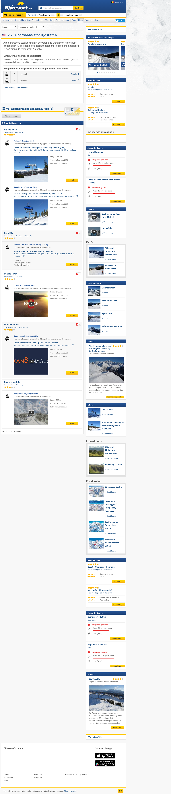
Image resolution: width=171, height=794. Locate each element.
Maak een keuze (72, 15)
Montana (21, 132)
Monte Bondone (95, 152)
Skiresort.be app (103, 748)
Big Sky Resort (11, 129)
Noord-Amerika (8, 132)
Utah (20, 236)
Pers (6, 780)
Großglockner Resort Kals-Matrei (104, 180)
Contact (7, 774)
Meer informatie (70, 791)
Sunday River (10, 274)
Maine (21, 276)
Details (72, 180)
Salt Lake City (28, 236)
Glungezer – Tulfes (97, 617)
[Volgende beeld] (123, 57)
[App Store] (105, 759)
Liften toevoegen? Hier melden (16, 88)
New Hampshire (23, 327)
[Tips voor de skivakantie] (120, 20)
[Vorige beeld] (90, 57)
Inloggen (38, 777)
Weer (74, 20)
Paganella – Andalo (97, 645)
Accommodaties (91, 20)
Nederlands (118, 2)
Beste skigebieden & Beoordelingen (29, 20)
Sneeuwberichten (62, 20)
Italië (89, 155)
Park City (8, 233)
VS (16, 132)
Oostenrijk (92, 183)
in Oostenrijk (107, 89)
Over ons (38, 774)
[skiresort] (18, 6)
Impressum (8, 777)
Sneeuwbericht (116, 173)
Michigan (21, 385)
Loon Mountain (11, 325)
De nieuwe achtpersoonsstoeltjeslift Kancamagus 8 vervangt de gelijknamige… (42, 345)
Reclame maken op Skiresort (77, 774)
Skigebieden (8, 20)
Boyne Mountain (12, 382)
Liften (80, 20)
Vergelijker (49, 20)
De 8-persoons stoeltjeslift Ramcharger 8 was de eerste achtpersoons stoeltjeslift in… (44, 196)
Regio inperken (12, 116)
